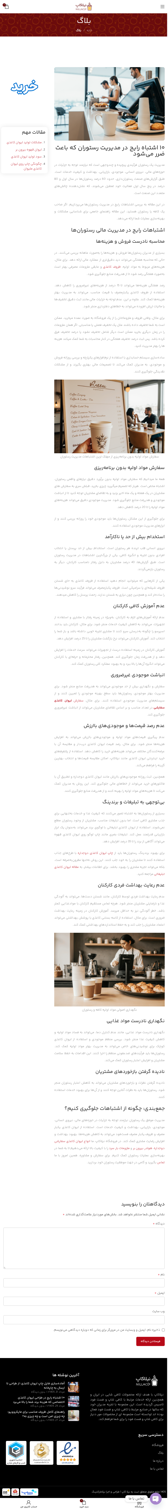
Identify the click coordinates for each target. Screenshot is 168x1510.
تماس (161, 1162)
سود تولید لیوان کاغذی (26, 156)
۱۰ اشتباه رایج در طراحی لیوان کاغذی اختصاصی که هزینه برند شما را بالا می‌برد (39, 1400)
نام (161, 1274)
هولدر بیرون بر (142, 1148)
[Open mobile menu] (162, 6)
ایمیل (159, 1293)
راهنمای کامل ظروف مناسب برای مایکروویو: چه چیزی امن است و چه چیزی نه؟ (36, 1414)
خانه (89, 30)
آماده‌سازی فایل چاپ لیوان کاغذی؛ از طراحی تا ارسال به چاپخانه (35, 1385)
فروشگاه (158, 1445)
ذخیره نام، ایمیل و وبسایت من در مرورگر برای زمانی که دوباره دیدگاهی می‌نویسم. (106, 1330)
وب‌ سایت (158, 1311)
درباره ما (158, 1461)
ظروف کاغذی (112, 267)
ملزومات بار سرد (119, 1148)
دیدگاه (159, 1223)
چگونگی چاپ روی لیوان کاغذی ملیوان (26, 166)
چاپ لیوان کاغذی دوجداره (95, 853)
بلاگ (78, 30)
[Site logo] (84, 6)
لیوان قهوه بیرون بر (29, 149)
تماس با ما (157, 1468)
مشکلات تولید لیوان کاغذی (24, 142)
